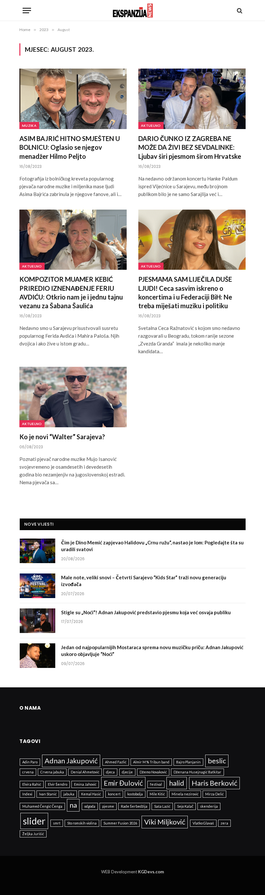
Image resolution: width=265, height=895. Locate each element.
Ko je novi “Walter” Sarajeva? (62, 437)
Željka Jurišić (33, 834)
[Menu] (27, 10)
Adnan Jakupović (71, 760)
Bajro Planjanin (188, 762)
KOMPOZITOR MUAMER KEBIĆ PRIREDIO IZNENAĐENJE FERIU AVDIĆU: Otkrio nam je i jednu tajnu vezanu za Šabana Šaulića (71, 292)
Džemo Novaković (153, 772)
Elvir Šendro (57, 784)
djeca (110, 772)
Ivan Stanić (48, 794)
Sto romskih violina (82, 823)
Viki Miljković (164, 821)
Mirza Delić (214, 794)
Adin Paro (29, 762)
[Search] (239, 10)
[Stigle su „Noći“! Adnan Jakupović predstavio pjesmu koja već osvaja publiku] (37, 620)
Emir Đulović (123, 783)
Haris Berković (214, 783)
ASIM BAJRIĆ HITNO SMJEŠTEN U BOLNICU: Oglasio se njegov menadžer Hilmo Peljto (69, 147)
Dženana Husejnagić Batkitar (197, 772)
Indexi (27, 794)
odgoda (89, 806)
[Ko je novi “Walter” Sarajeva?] (73, 397)
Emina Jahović (85, 784)
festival (156, 784)
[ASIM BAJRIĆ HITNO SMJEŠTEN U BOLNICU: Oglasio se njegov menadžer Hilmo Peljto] (73, 99)
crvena (28, 772)
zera (224, 823)
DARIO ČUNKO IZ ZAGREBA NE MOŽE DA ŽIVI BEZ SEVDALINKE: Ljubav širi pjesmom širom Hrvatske (189, 147)
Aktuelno (151, 125)
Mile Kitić (157, 794)
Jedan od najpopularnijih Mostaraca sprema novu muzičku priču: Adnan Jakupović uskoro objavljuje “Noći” (152, 650)
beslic (217, 760)
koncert (114, 794)
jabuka (68, 794)
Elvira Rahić (31, 784)
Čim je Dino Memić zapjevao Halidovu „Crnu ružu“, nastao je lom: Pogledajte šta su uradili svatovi (152, 546)
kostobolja (135, 794)
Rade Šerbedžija (134, 806)
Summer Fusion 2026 (120, 823)
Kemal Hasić (91, 794)
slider (34, 820)
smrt (56, 823)
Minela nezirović (185, 794)
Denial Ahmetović (85, 772)
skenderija (209, 806)
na (73, 805)
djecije (127, 772)
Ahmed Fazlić (115, 762)
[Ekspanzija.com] (132, 10)
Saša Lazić (162, 806)
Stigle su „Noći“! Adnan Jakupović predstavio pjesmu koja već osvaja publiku (146, 612)
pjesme (108, 806)
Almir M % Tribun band (151, 762)
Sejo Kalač (185, 806)
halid (176, 783)
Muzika (29, 125)
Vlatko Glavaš (203, 823)
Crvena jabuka (52, 772)
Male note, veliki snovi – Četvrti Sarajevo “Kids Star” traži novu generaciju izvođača (143, 580)
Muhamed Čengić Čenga (42, 806)
